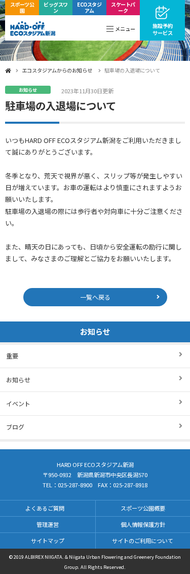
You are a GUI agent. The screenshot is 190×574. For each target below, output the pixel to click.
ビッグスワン (56, 7)
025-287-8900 (75, 485)
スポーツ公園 (22, 7)
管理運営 (47, 524)
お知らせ (95, 331)
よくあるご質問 (44, 508)
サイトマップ (47, 540)
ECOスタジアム (89, 7)
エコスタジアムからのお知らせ (57, 70)
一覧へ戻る (95, 297)
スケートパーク (123, 7)
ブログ (15, 426)
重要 (12, 355)
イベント (18, 403)
